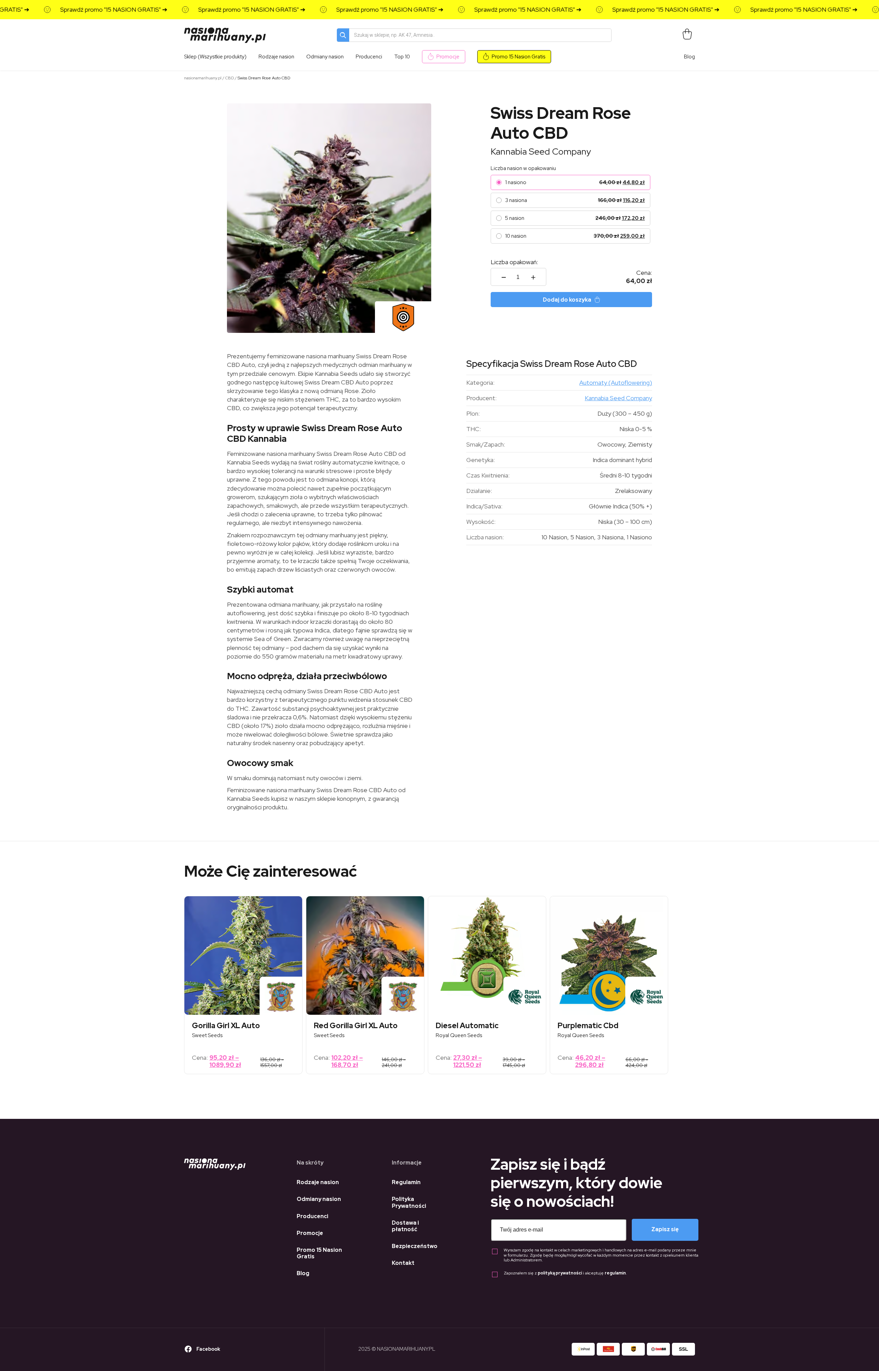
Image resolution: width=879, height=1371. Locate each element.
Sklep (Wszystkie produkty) (215, 56)
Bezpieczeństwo (414, 1246)
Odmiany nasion (319, 1199)
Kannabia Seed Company (541, 151)
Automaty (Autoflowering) (615, 382)
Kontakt (403, 1263)
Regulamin (406, 1182)
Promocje (447, 56)
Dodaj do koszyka (567, 299)
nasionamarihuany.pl (202, 78)
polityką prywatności (560, 1273)
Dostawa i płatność (405, 1226)
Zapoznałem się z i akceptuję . (565, 1273)
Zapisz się (665, 1229)
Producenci (312, 1216)
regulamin (615, 1273)
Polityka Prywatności (409, 1202)
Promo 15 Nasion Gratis (518, 56)
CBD (229, 78)
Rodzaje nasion (318, 1182)
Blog (689, 56)
